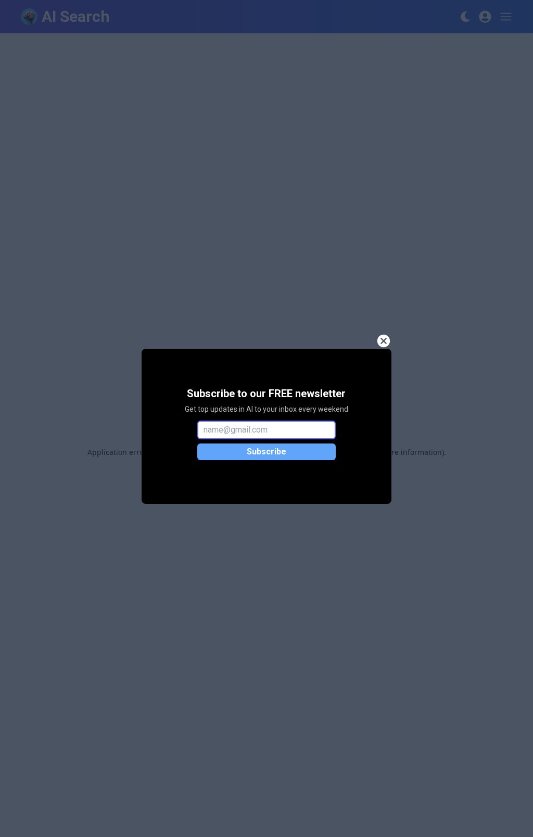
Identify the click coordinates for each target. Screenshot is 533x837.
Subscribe (266, 451)
